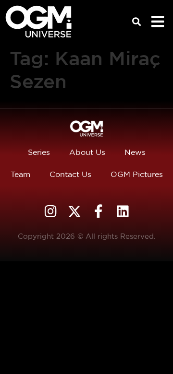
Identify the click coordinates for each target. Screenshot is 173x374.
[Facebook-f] (98, 211)
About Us (87, 152)
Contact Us (70, 174)
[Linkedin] (122, 211)
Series (39, 152)
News (135, 152)
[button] (137, 22)
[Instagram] (50, 211)
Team (20, 174)
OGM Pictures (137, 174)
